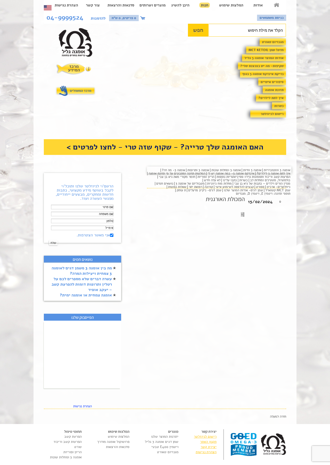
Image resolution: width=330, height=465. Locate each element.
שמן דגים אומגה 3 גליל (161, 441)
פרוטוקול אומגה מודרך (113, 441)
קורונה (208, 187)
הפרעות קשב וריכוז (68, 441)
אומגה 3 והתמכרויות (277, 170)
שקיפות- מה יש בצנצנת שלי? (262, 66)
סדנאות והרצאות (121, 5)
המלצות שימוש (231, 5)
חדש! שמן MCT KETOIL (266, 50)
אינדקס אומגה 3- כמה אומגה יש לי (231, 173)
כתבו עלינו (230, 180)
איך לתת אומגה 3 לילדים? (273, 173)
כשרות (279, 106)
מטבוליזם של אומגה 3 (190, 183)
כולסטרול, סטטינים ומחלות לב (270, 180)
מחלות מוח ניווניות (219, 183)
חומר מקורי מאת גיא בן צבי (177, 177)
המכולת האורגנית (225, 199)
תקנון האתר (208, 441)
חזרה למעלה (278, 416)
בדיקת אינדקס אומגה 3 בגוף (263, 74)
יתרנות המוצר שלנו (164, 436)
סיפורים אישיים (272, 82)
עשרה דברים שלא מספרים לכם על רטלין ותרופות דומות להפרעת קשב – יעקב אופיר (82, 284)
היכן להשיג (180, 5)
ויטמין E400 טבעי (164, 446)
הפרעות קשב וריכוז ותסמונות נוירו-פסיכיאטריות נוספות (253, 177)
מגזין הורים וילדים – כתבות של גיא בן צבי (262, 183)
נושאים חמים (164, 183)
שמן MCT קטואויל (277, 190)
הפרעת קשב (73, 436)
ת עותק (181, 190)
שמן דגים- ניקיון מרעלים (204, 190)
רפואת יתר (195, 187)
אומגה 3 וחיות (252, 170)
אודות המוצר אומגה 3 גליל (264, 58)
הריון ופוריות (205, 177)
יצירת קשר (209, 446)
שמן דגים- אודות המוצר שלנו (243, 190)
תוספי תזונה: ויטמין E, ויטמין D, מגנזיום (263, 193)
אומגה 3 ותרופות (198, 170)
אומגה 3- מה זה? (173, 170)
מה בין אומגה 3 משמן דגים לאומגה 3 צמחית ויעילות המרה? (82, 270)
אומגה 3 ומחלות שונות (226, 170)
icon (143, 18)
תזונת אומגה (274, 90)
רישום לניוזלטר (272, 114)
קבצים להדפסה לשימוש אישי (234, 187)
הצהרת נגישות (66, 5)
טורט (78, 446)
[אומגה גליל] (78, 44)
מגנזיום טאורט (273, 42)
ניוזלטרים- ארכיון (278, 187)
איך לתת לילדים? (271, 98)
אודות (258, 5)
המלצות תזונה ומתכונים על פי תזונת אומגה (176, 173)
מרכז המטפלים (80, 90)
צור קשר (93, 5)
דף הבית (277, 5)
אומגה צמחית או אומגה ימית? (86, 295)
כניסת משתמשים (272, 17)
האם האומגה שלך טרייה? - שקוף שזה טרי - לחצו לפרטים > (165, 147)
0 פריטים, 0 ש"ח (124, 18)
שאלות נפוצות (177, 187)
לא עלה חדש (212, 180)
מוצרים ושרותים (152, 5)
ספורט (260, 187)
